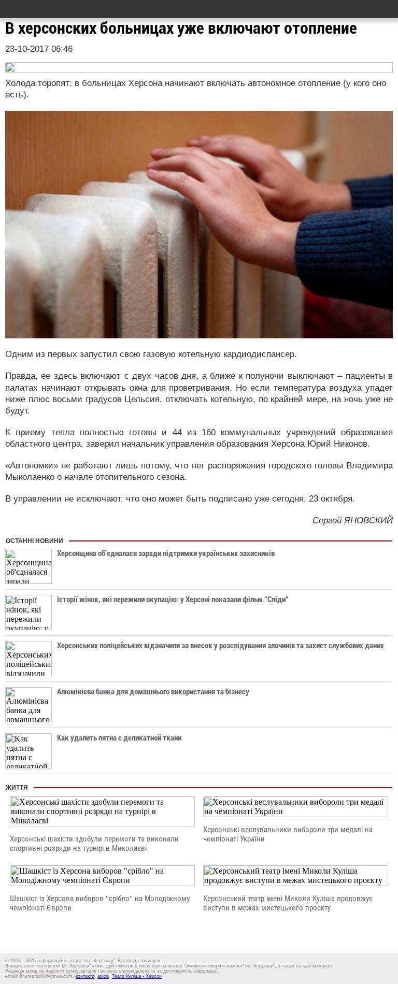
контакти (85, 976)
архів (103, 976)
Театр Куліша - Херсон (137, 976)
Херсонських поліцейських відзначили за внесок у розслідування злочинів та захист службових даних (220, 645)
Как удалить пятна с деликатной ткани (119, 738)
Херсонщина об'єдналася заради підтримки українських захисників (166, 553)
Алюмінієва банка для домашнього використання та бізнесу (153, 691)
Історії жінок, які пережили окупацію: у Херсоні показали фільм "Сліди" (173, 599)
